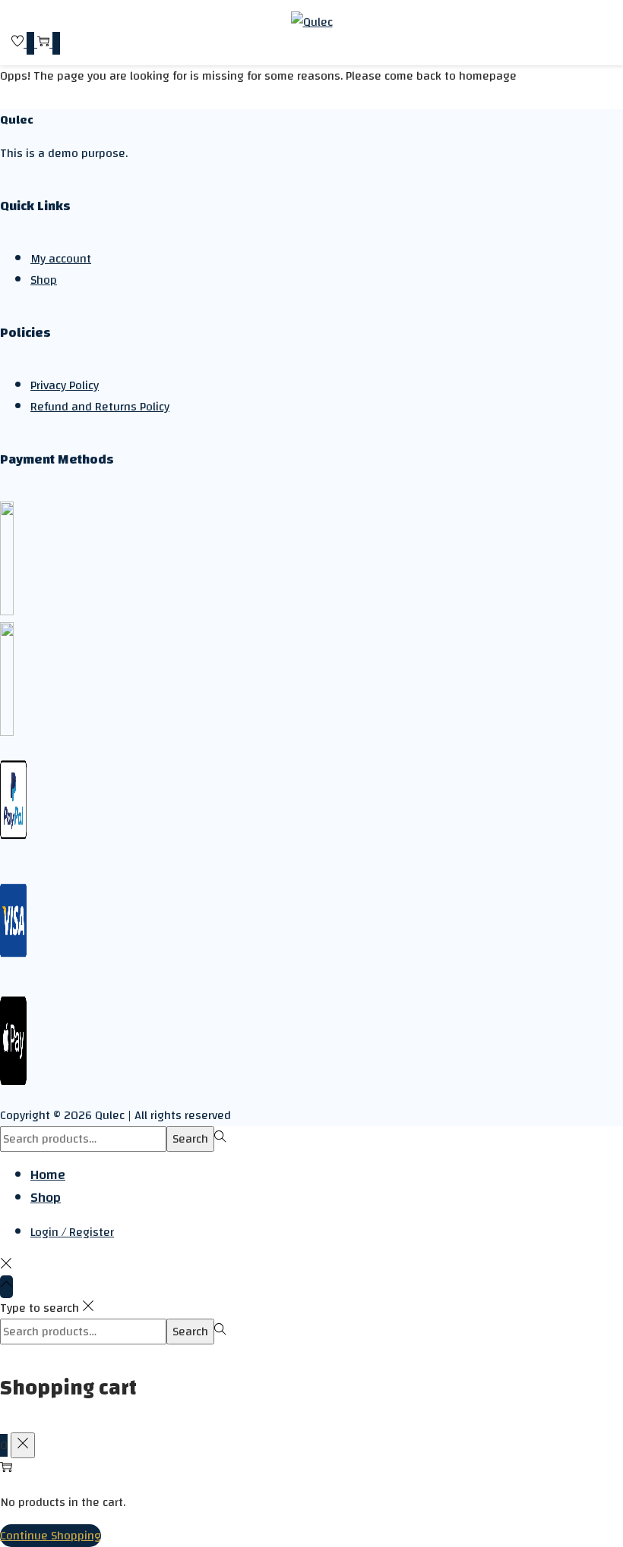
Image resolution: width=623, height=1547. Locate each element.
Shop (43, 280)
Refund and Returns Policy (99, 406)
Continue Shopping (50, 1535)
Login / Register (72, 1232)
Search (190, 1138)
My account (60, 258)
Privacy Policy (64, 385)
